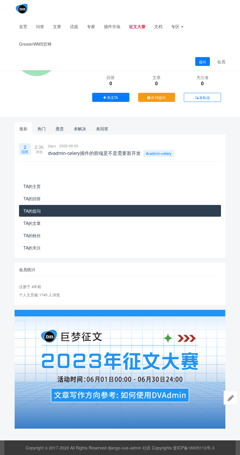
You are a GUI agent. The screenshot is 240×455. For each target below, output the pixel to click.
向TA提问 (158, 97)
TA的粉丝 (32, 235)
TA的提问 (32, 211)
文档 (158, 26)
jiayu (52, 145)
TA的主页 (32, 186)
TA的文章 (32, 223)
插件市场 (112, 26)
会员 (221, 61)
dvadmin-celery (159, 153)
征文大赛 (137, 26)
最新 (23, 128)
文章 (57, 26)
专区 (176, 26)
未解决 (80, 128)
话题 (74, 26)
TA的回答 (32, 198)
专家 (91, 26)
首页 (23, 26)
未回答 (102, 128)
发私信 (204, 97)
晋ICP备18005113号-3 (194, 448)
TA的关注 (32, 248)
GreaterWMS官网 (35, 44)
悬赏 (60, 128)
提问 (202, 61)
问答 (40, 26)
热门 (41, 128)
